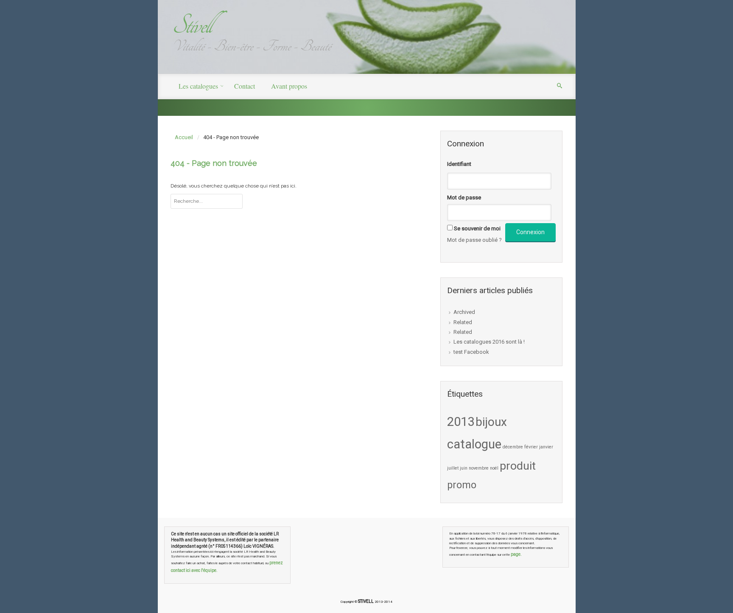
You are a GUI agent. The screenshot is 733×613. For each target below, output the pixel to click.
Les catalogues (198, 85)
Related (462, 322)
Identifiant (459, 164)
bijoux (491, 422)
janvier (546, 447)
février (531, 447)
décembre (513, 447)
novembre (479, 468)
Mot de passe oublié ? (474, 240)
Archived (464, 312)
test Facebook (471, 352)
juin (463, 468)
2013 (460, 421)
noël (494, 468)
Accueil (184, 137)
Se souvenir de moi (477, 228)
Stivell (191, 25)
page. (516, 554)
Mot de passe (464, 197)
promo (461, 485)
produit (518, 466)
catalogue (474, 444)
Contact (244, 85)
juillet (453, 468)
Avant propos (289, 85)
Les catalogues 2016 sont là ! (489, 342)
